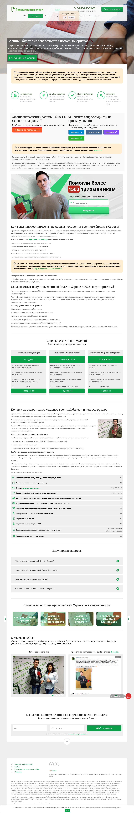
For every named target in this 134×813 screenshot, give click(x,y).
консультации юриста (31, 488)
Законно (48, 16)
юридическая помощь (38, 239)
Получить (88, 210)
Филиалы (18, 772)
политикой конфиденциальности (78, 734)
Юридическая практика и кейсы (27, 769)
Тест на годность (35, 16)
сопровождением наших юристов (48, 269)
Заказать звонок (112, 9)
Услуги (57, 16)
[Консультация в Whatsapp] (128, 696)
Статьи (17, 767)
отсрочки (98, 150)
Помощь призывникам (23, 764)
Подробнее (28, 390)
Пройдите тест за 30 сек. (28, 129)
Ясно (67, 810)
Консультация (94, 16)
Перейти (115, 652)
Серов (57, 9)
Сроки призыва (80, 16)
